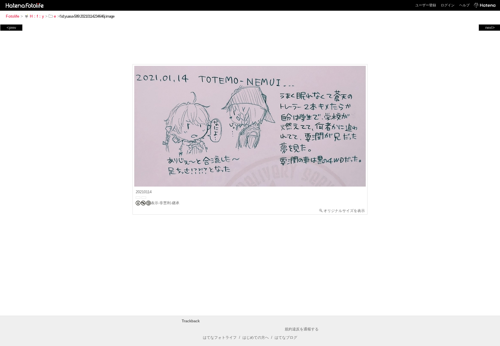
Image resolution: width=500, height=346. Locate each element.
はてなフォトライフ (220, 337)
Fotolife (12, 16)
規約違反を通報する (302, 329)
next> (490, 27)
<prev (11, 27)
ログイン (448, 5)
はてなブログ (286, 337)
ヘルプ (464, 5)
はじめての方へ (255, 337)
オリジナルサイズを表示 (344, 211)
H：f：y (37, 16)
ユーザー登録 (425, 5)
